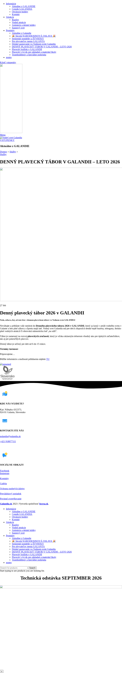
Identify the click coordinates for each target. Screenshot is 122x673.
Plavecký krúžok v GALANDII (27, 49)
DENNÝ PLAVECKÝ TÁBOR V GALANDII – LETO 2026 (42, 46)
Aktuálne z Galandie (21, 33)
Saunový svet (18, 27)
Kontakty (4, 478)
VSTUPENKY (7, 140)
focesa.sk (43, 503)
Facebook (4, 470)
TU (48, 359)
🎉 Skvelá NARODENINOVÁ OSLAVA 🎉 (34, 36)
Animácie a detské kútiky (24, 25)
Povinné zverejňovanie (10, 498)
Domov (3, 151)
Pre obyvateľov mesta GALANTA (28, 41)
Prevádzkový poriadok (10, 493)
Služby (13, 151)
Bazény (15, 19)
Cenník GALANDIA (22, 9)
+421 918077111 (8, 441)
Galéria (3, 483)
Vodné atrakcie (19, 22)
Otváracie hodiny (20, 11)
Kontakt (15, 14)
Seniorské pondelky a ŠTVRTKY (28, 38)
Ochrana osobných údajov (12, 488)
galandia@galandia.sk (10, 436)
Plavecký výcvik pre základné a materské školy (34, 52)
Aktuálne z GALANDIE (23, 6)
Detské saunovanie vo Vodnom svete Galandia (34, 44)
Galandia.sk (6, 503)
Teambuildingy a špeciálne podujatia (29, 54)
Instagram (4, 473)
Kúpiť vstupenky (8, 62)
